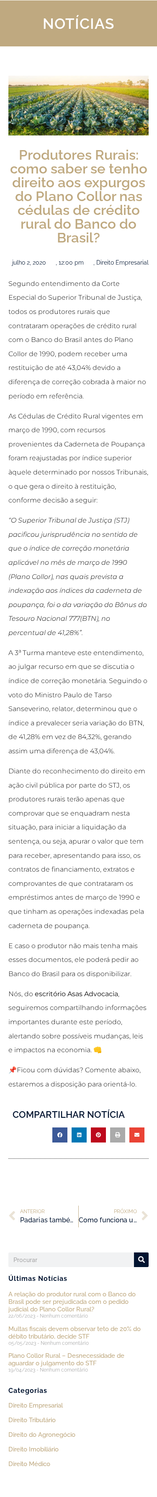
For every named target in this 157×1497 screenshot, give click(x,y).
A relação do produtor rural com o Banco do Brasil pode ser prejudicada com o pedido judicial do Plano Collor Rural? (72, 1301)
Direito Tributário (32, 1420)
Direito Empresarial (122, 262)
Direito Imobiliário (33, 1449)
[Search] (141, 1259)
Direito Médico (29, 1464)
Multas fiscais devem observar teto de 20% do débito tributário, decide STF (74, 1332)
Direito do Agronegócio (41, 1434)
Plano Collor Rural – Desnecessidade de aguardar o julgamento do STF (66, 1359)
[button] (59, 1135)
